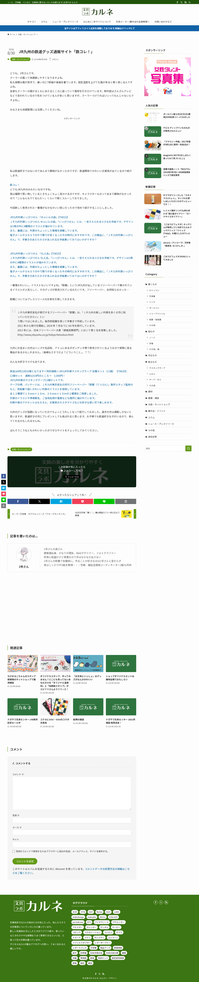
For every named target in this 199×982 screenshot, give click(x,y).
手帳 (151, 343)
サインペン (154, 290)
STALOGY (113, 917)
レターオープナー (103, 942)
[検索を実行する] (188, 448)
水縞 (75, 958)
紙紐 (92, 958)
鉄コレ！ (15, 185)
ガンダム (104, 927)
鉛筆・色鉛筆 (155, 319)
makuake (92, 917)
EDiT (91, 911)
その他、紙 (154, 349)
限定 (82, 963)
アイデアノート (102, 922)
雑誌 (90, 963)
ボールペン (154, 307)
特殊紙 (83, 958)
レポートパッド (80, 947)
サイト (15, 839)
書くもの (152, 284)
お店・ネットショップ (20, 59)
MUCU (102, 917)
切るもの (152, 355)
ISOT (108, 911)
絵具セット (103, 958)
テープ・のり (155, 379)
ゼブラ (119, 932)
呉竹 (75, 952)
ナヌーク (77, 937)
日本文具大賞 (112, 952)
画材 (150, 391)
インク (152, 301)
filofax (99, 911)
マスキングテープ (157, 367)
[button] (17, 501)
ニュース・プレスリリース (161, 423)
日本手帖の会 (96, 952)
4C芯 (75, 911)
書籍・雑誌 (153, 398)
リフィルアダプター (82, 942)
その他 (152, 325)
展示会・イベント (157, 410)
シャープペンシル (157, 313)
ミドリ (87, 937)
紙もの (151, 331)
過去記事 (152, 436)
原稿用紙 (118, 947)
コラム (151, 417)
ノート (152, 337)
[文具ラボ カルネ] (99, 12)
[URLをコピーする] (125, 501)
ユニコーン (113, 937)
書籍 (124, 952)
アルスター (78, 927)
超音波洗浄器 (118, 958)
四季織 (83, 952)
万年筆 (152, 296)
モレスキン (99, 937)
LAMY (116, 911)
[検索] (189, 2)
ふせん (152, 373)
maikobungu (78, 917)
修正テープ (105, 947)
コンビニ (108, 932)
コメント (18, 774)
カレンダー (91, 927)
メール (17, 827)
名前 (15, 815)
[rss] (185, 2)
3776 (83, 911)
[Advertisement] (72, 142)
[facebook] (177, 2)
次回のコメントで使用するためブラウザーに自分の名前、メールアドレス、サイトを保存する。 (62, 851)
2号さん (24, 566)
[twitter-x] (181, 2)
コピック (77, 932)
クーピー (116, 927)
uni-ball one (78, 922)
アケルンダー (118, 922)
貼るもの (152, 361)
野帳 (75, 963)
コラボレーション (92, 932)
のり (89, 922)
